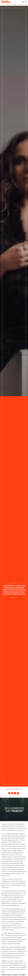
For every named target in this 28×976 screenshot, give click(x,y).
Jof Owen (14, 597)
